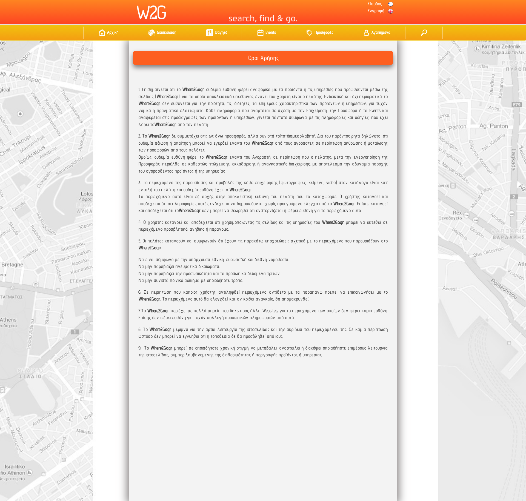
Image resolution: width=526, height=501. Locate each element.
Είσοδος (375, 3)
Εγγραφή (376, 10)
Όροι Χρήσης (263, 57)
